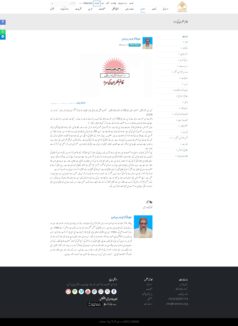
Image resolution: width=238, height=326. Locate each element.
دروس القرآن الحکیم (181, 72)
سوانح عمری (184, 60)
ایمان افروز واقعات (181, 90)
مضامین (142, 9)
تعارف (131, 3)
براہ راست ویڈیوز (122, 3)
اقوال (52, 9)
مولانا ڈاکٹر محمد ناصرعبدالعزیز (131, 39)
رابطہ (102, 3)
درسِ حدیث (183, 66)
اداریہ (186, 84)
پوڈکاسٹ (113, 3)
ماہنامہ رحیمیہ (129, 9)
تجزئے (185, 132)
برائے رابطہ (148, 304)
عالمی (186, 102)
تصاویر (154, 9)
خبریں (90, 9)
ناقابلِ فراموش (183, 150)
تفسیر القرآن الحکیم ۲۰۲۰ (180, 138)
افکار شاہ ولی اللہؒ (182, 156)
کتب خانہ (96, 3)
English (88, 3)
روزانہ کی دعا (65, 9)
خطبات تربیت (183, 120)
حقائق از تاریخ (183, 96)
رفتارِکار (185, 48)
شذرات (185, 144)
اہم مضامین (184, 54)
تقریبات (78, 9)
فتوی (107, 3)
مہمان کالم (184, 108)
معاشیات (184, 78)
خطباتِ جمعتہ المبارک (181, 114)
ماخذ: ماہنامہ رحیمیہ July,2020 (67, 103)
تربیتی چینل (115, 9)
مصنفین (149, 299)
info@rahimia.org (177, 304)
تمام (186, 42)
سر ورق (165, 9)
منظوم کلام (184, 126)
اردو (80, 3)
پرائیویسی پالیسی (147, 294)
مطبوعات (102, 9)
